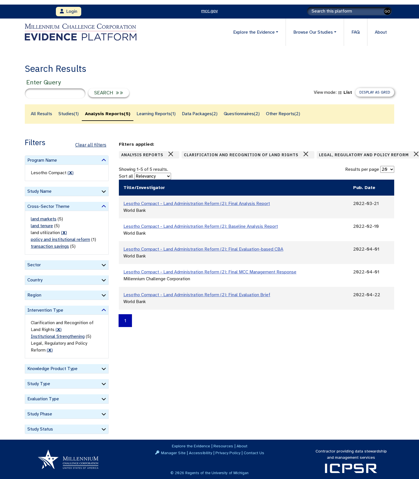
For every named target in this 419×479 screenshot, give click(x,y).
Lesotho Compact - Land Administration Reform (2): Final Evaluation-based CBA (203, 249)
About (381, 32)
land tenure (42, 226)
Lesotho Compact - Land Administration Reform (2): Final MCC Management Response (209, 272)
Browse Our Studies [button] (313, 32)
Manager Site (173, 452)
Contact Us (254, 452)
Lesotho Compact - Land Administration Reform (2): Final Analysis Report (196, 203)
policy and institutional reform (60, 239)
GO (387, 11)
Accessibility (200, 452)
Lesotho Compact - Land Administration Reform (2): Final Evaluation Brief (196, 295)
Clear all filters (90, 145)
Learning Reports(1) (156, 114)
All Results (41, 114)
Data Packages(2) (199, 114)
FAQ (355, 32)
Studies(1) (68, 114)
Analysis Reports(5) (107, 114)
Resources (223, 445)
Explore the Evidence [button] (254, 32)
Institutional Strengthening (58, 336)
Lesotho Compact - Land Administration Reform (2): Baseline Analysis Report (200, 226)
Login (70, 11)
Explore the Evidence (191, 445)
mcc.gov (209, 11)
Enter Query (43, 82)
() (71, 173)
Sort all (126, 176)
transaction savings (50, 246)
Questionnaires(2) (242, 114)
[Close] (170, 154)
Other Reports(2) (283, 114)
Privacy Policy (227, 452)
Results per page (362, 169)
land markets (43, 219)
